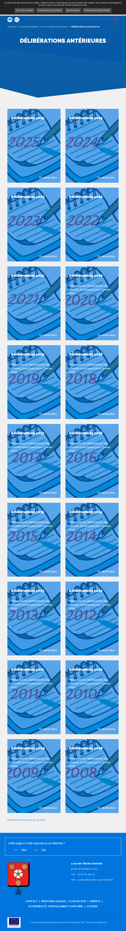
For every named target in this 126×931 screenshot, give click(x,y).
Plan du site (77, 901)
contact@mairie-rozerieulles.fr (95, 879)
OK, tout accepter (24, 10)
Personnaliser (73, 10)
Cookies (92, 906)
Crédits (95, 901)
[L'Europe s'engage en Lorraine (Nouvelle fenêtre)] (14, 922)
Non (24, 850)
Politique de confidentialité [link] (97, 10)
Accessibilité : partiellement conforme (55, 906)
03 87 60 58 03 (85, 874)
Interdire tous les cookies (50, 10)
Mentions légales (53, 901)
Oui (44, 850)
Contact (31, 901)
